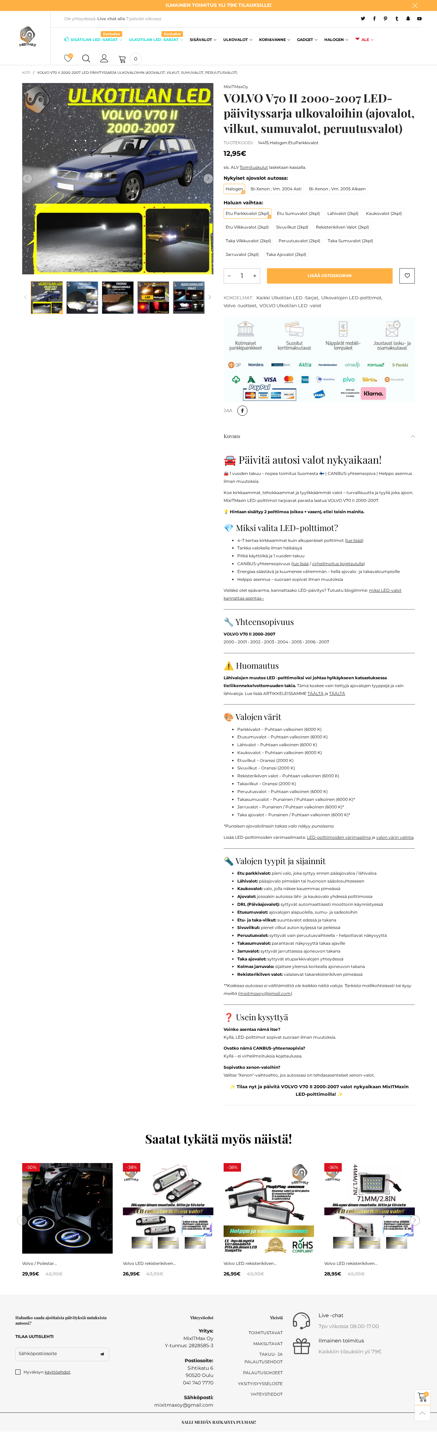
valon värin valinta (394, 837)
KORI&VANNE (272, 39)
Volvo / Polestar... (39, 1263)
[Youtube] (419, 19)
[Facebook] (374, 19)
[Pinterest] (385, 19)
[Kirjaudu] (104, 58)
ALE (365, 39)
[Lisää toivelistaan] (407, 276)
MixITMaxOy (236, 86)
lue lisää (354, 540)
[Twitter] (363, 19)
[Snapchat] (408, 19)
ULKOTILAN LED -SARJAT (155, 39)
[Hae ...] (86, 58)
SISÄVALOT (201, 39)
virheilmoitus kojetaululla (338, 563)
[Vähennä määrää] (229, 276)
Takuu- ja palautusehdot (263, 1358)
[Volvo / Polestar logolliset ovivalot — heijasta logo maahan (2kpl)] (67, 1208)
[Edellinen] (25, 297)
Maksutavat (268, 1343)
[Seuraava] (210, 297)
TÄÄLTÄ (316, 693)
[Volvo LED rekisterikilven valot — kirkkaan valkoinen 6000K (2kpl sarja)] (168, 1208)
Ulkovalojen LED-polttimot (351, 297)
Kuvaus (232, 436)
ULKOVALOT (235, 39)
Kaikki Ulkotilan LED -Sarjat (287, 297)
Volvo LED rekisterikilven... (149, 1263)
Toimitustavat (266, 1332)
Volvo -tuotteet (240, 305)
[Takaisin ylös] (422, 1413)
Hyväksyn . (47, 1372)
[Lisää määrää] (255, 276)
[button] (27, 179)
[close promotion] (415, 5)
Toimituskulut (254, 167)
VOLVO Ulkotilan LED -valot (290, 305)
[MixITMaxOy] (28, 36)
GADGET (305, 39)
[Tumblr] (397, 19)
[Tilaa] (102, 1354)
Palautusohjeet (263, 1372)
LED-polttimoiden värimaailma (339, 837)
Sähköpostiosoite (38, 1353)
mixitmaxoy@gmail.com (265, 993)
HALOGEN (334, 39)
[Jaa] (242, 411)
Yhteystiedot (267, 1394)
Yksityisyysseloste (260, 1383)
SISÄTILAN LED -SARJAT (95, 39)
